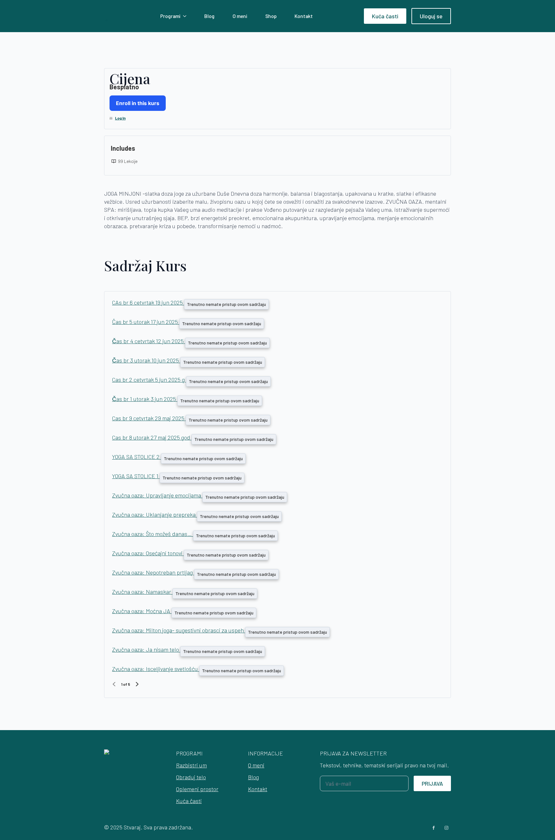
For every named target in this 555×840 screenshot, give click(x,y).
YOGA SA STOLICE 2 (136, 456)
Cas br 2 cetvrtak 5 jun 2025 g (149, 379)
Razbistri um (191, 765)
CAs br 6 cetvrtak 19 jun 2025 (148, 302)
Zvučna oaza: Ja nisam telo (146, 649)
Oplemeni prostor (197, 788)
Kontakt (304, 16)
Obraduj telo (191, 777)
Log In (120, 118)
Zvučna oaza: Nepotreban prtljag (153, 572)
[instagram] (446, 827)
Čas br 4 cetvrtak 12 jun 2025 (148, 340)
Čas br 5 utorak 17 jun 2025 (145, 321)
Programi (170, 16)
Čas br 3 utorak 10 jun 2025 (146, 360)
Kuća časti (189, 800)
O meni (240, 16)
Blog (209, 16)
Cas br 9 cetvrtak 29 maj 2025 (149, 418)
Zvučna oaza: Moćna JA (142, 610)
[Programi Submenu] (186, 16)
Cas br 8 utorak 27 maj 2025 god (151, 437)
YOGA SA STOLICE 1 (136, 475)
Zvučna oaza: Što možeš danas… (152, 533)
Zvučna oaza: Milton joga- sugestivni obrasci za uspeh (178, 630)
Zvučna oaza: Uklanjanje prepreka (154, 514)
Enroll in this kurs (137, 103)
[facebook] (433, 827)
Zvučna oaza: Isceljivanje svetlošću (155, 668)
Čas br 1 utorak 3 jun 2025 (144, 398)
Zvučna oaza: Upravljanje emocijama (157, 495)
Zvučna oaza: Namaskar (142, 591)
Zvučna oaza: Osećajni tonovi (148, 553)
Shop (271, 16)
